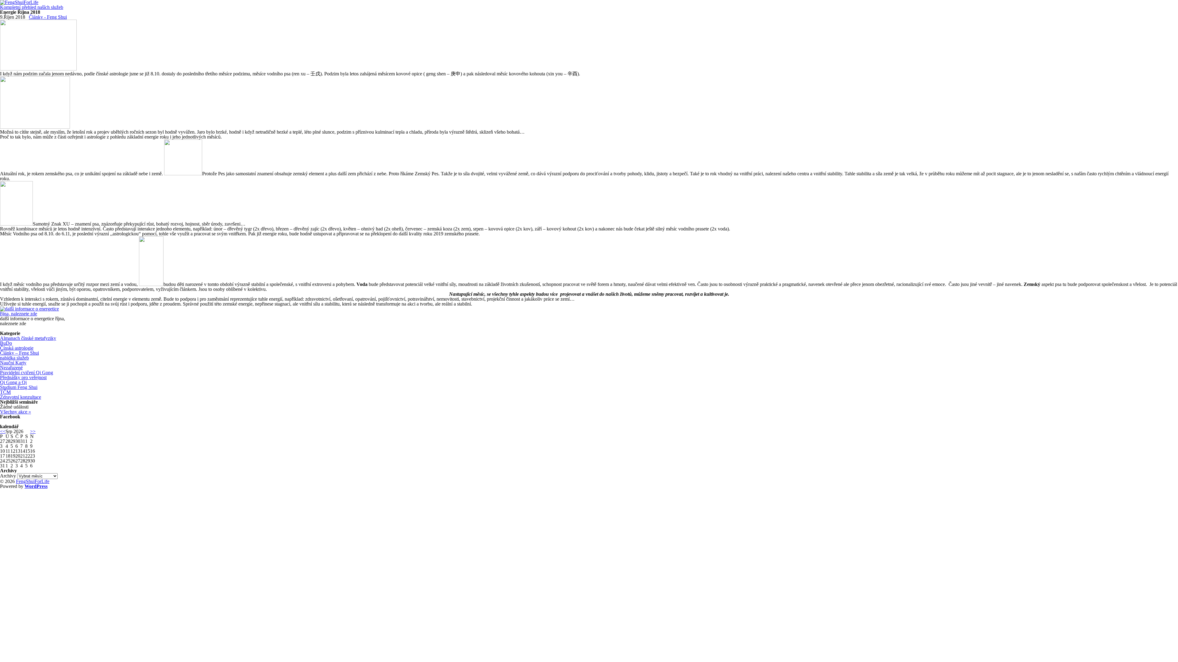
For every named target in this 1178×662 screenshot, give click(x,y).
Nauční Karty (13, 362)
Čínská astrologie (16, 348)
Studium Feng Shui (18, 387)
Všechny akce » (15, 411)
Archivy (8, 475)
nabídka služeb (14, 357)
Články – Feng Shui (19, 353)
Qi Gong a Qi (13, 382)
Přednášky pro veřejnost (23, 377)
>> (33, 431)
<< (3, 431)
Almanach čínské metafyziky (28, 338)
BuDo (6, 343)
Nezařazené (11, 367)
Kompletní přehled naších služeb (31, 7)
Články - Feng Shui (48, 17)
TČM (5, 392)
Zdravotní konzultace (20, 397)
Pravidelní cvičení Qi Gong (26, 372)
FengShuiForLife (32, 481)
